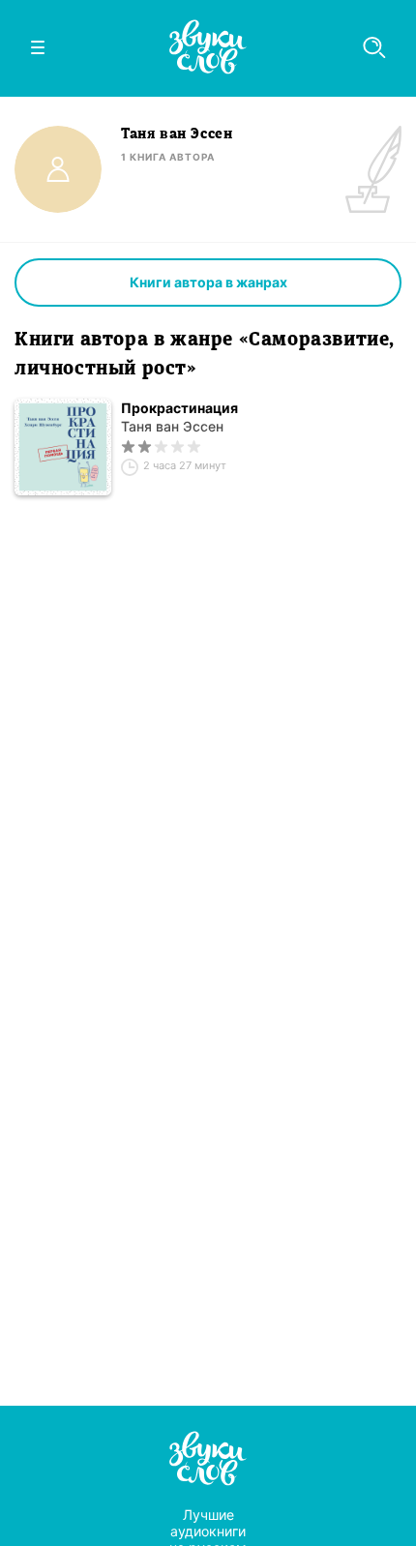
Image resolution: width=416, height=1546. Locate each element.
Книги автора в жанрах (208, 282)
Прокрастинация (179, 408)
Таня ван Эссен (172, 426)
